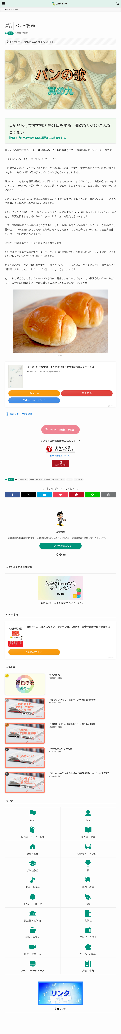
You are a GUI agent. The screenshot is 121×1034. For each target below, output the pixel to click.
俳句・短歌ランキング (60, 455)
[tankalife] (60, 3)
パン (69, 479)
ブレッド (78, 479)
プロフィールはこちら (60, 545)
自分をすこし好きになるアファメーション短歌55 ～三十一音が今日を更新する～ (70, 626)
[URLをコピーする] (108, 494)
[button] (12, 494)
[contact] (64, 554)
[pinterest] (60, 554)
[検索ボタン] (117, 3)
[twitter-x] (56, 554)
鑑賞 (10, 33)
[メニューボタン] (3, 3)
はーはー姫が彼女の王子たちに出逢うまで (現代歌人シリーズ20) (61, 367)
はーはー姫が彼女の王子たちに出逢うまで (47, 479)
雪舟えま (22, 479)
